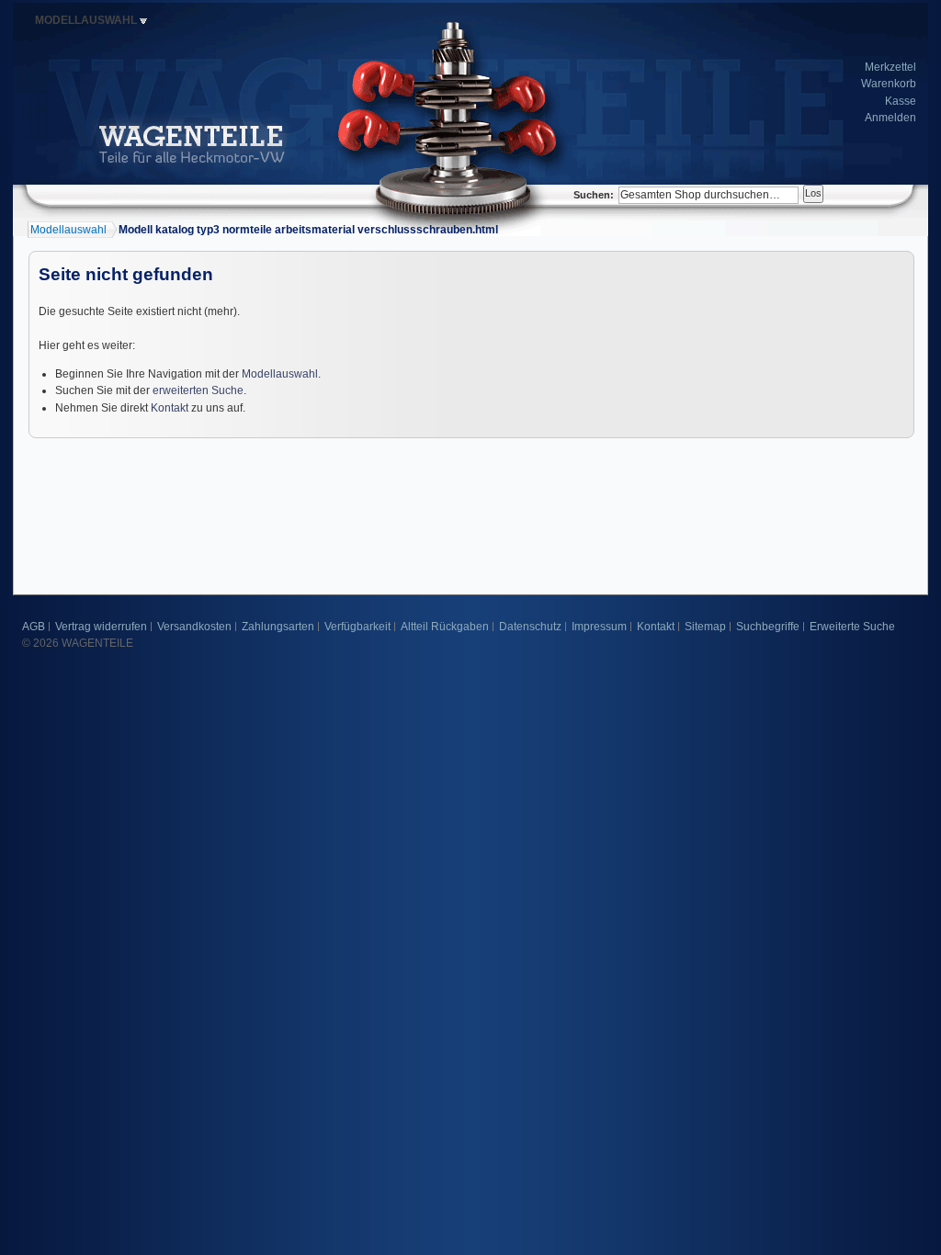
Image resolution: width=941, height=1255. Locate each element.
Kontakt (169, 407)
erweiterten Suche (198, 390)
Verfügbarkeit (357, 626)
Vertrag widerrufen (101, 626)
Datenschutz (530, 626)
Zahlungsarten (278, 626)
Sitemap (705, 626)
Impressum (599, 626)
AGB (33, 626)
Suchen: (593, 194)
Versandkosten (194, 626)
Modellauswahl (280, 373)
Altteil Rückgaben (445, 626)
